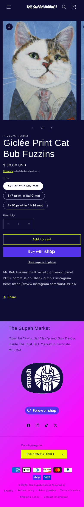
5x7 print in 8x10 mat (24, 196)
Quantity (9, 215)
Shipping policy (30, 497)
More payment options (42, 262)
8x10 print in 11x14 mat (25, 205)
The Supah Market (40, 485)
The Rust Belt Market (35, 344)
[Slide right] (51, 128)
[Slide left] (32, 128)
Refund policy (26, 490)
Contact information (56, 497)
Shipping (8, 171)
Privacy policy (47, 490)
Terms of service (70, 490)
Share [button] (12, 297)
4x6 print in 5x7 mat (23, 186)
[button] (8, 7)
